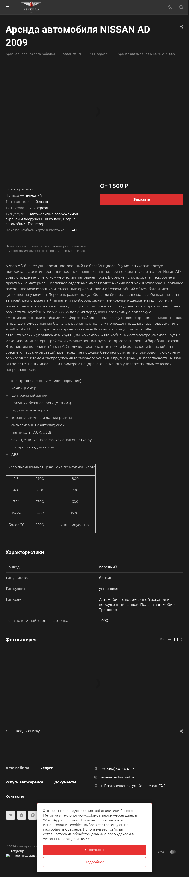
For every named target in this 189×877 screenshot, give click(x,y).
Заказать (141, 199)
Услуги (46, 768)
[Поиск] (181, 7)
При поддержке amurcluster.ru (37, 855)
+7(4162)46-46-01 (116, 768)
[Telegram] (10, 815)
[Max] (32, 815)
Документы (65, 782)
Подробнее (94, 862)
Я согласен (94, 850)
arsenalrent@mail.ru (117, 777)
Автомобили (17, 768)
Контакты (15, 796)
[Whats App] (21, 815)
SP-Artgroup (15, 851)
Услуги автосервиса (24, 782)
